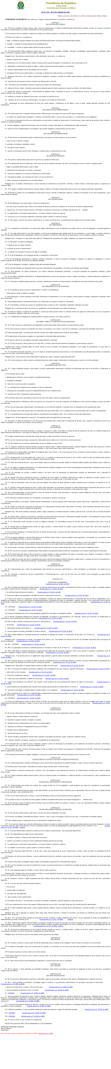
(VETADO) (11, 993)
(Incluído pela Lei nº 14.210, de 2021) (57, 584)
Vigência (22, 827)
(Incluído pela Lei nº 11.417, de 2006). (51, 919)
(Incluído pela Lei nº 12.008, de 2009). (13, 984)
